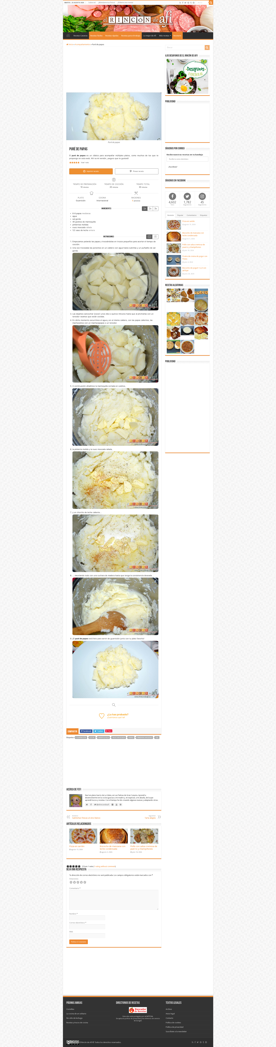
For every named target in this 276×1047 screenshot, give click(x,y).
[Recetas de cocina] (138, 1010)
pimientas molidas (144, 738)
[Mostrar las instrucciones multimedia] (149, 237)
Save (110, 731)
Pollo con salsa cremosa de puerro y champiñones (143, 847)
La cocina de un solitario (76, 1014)
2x (150, 208)
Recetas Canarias (81, 36)
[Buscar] (211, 2)
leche (92, 738)
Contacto (169, 1018)
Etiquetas (203, 215)
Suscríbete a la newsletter (176, 1031)
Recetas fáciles (96, 36)
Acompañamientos (82, 44)
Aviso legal (170, 1014)
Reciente (170, 215)
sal (157, 738)
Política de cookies (173, 1022)
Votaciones (73, 879)
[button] (70, 162)
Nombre (73, 914)
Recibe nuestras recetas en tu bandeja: (185, 155)
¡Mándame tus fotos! (106, 3)
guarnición (81, 738)
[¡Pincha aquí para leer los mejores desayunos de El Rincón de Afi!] (187, 76)
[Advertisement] (113, 69)
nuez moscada (119, 738)
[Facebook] (183, 2)
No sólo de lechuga (74, 1018)
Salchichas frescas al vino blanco (86, 817)
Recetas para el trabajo (130, 36)
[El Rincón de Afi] (138, 18)
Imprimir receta (92, 171)
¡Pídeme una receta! (125, 3)
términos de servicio (152, 1018)
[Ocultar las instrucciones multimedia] (155, 237)
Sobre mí (92, 3)
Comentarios (192, 215)
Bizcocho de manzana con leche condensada (112, 847)
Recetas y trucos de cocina (77, 1022)
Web (71, 932)
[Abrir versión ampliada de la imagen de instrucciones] (115, 281)
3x (155, 208)
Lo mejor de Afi (149, 36)
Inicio (68, 35)
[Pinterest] (188, 2)
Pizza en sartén (76, 846)
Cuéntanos (113, 717)
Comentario (74, 888)
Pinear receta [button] (138, 171)
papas (131, 738)
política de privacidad (133, 1018)
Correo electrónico (77, 923)
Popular (180, 215)
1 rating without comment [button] (104, 866)
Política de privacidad (174, 1027)
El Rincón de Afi (85, 1042)
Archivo (169, 1009)
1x (144, 208)
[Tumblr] (191, 2)
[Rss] (180, 2)
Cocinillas (70, 1009)
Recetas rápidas (111, 36)
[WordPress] (193, 2)
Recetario (177, 36)
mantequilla (103, 738)
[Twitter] (185, 2)
